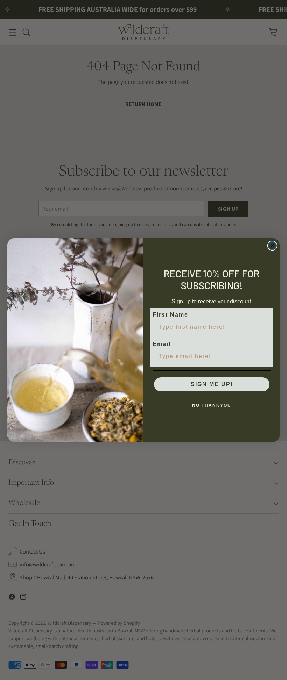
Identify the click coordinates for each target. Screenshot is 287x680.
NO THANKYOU (211, 405)
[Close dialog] (272, 245)
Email (162, 344)
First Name (170, 315)
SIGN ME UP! (212, 384)
